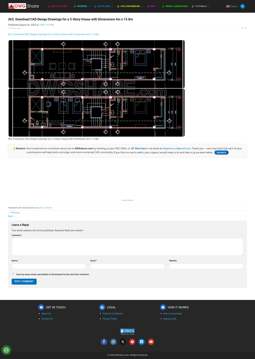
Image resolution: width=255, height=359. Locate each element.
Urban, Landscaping (176, 6)
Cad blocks (103, 6)
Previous (14, 212)
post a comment (45, 208)
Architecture (59, 6)
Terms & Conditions (112, 313)
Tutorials (201, 6)
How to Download (172, 313)
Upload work (169, 318)
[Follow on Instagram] (113, 342)
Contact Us (47, 318)
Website (173, 260)
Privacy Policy (109, 318)
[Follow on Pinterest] (132, 342)
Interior (82, 6)
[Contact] (6, 350)
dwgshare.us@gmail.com (176, 148)
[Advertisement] (127, 178)
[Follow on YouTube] (151, 342)
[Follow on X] (123, 342)
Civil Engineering (130, 6)
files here (140, 148)
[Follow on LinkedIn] (141, 342)
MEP (153, 6)
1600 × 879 (45, 24)
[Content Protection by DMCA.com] (127, 331)
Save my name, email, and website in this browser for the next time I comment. (52, 274)
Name (15, 260)
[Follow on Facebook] (104, 342)
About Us (46, 313)
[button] (242, 6)
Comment (17, 235)
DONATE (221, 152)
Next (12, 216)
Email (93, 260)
